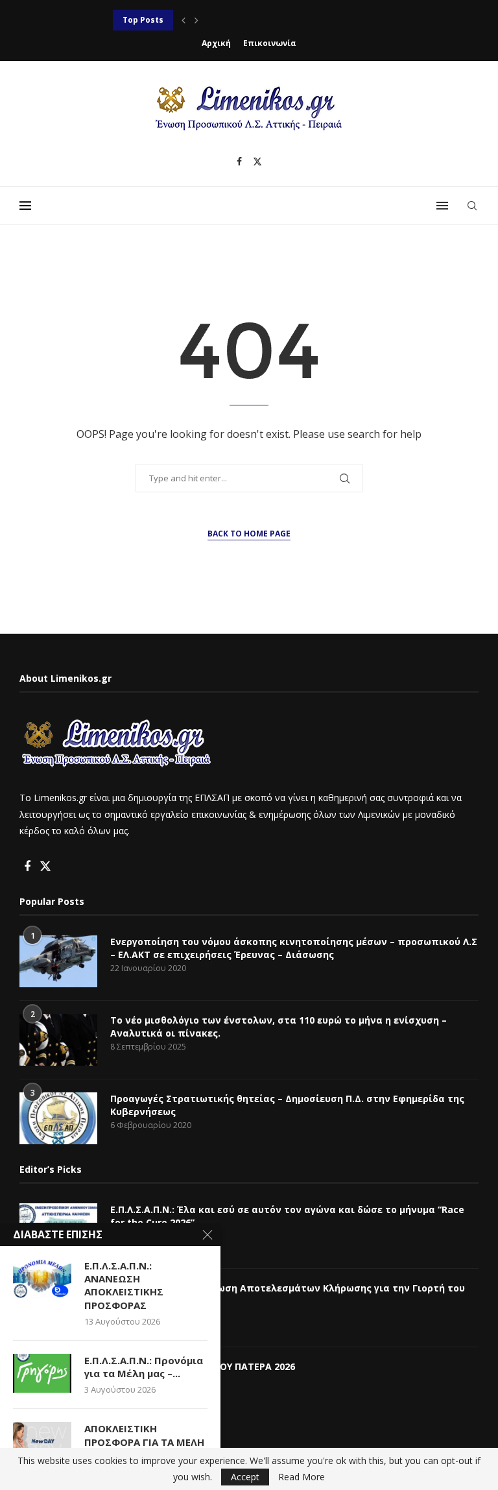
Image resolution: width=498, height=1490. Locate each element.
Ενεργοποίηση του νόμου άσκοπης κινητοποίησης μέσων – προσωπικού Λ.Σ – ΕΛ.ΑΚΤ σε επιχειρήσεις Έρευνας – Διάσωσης (293, 948)
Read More (301, 1477)
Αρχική (216, 43)
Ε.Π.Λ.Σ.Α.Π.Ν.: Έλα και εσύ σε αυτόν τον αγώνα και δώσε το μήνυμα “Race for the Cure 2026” (287, 1216)
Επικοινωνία (269, 43)
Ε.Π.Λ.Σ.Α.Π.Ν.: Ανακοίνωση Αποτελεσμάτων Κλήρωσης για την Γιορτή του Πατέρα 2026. (287, 1294)
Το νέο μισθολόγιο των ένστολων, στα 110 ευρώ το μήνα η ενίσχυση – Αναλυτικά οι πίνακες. (278, 1026)
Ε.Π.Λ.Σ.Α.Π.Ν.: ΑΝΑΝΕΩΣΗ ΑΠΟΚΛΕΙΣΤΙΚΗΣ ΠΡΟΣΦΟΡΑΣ (226, 19)
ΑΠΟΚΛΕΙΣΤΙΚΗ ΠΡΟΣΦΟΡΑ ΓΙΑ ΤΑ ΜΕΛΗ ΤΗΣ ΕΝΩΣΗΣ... (144, 1441)
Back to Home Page (249, 533)
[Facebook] (239, 161)
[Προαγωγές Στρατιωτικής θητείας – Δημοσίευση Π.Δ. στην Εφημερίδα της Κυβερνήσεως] (58, 1118)
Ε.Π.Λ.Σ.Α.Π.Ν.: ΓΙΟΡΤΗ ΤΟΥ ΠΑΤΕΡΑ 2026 (202, 1366)
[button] (183, 20)
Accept (245, 1477)
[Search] (472, 205)
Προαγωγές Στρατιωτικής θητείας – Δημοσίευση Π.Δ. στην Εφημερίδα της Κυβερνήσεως (287, 1105)
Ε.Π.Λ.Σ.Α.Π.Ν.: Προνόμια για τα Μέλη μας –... (143, 1367)
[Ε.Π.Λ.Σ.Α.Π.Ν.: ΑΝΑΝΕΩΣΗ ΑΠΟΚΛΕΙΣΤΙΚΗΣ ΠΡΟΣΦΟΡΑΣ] (42, 1278)
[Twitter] (257, 161)
